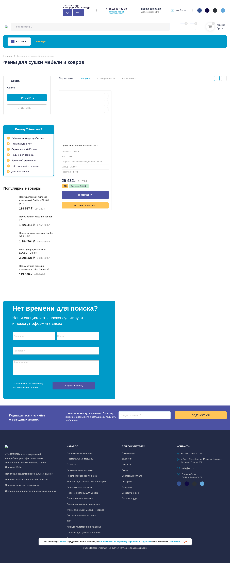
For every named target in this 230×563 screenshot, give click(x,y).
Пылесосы (72, 464)
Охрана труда (129, 498)
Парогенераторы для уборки (82, 492)
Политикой (174, 542)
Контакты (153, 41)
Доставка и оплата (132, 475)
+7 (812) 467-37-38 (116, 8)
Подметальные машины (80, 458)
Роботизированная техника (82, 475)
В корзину (85, 195)
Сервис (71, 41)
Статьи (116, 41)
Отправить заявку (73, 385)
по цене (85, 78)
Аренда (56, 41)
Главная (7, 56)
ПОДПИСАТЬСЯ (201, 415)
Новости (100, 41)
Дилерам (127, 481)
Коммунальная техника (80, 470)
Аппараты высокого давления (83, 504)
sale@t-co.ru (181, 10)
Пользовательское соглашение (22, 485)
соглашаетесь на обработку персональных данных (125, 542)
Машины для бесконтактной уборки (86, 481)
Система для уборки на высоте (84, 532)
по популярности (106, 78)
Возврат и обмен (131, 492)
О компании (134, 41)
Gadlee (11, 87)
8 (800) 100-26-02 (151, 9)
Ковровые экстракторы (79, 487)
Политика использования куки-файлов (26, 479)
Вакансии (127, 458)
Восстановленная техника (81, 515)
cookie (63, 542)
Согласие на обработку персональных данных (30, 491)
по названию (129, 78)
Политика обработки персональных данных (29, 473)
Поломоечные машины (79, 453)
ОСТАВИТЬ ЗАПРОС (85, 205)
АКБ (69, 521)
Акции (85, 41)
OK (186, 541)
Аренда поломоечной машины (84, 526)
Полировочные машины (80, 498)
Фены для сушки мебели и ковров (85, 509)
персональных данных (25, 387)
